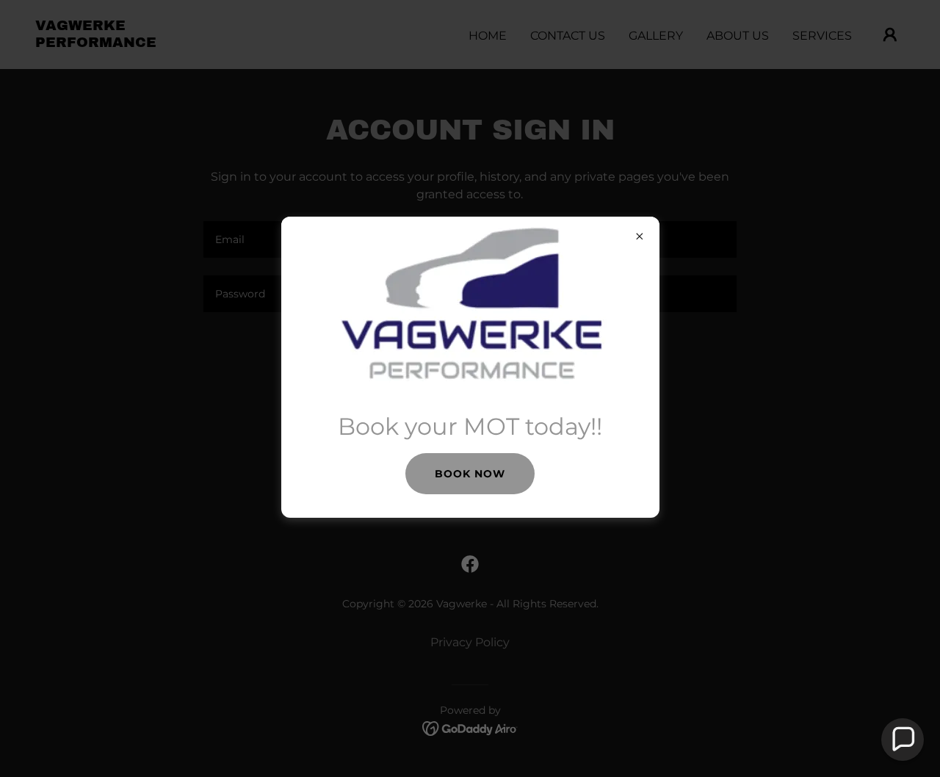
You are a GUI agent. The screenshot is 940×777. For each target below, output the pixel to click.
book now (470, 473)
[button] (902, 739)
